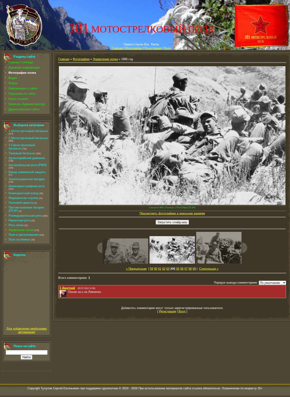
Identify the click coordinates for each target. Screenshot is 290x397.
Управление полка (21, 230)
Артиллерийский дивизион (27, 158)
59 (151, 268)
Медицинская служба (23, 198)
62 (163, 268)
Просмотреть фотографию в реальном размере (172, 213)
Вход (167, 48)
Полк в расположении (24, 234)
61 (159, 268)
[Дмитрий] (67, 292)
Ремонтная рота (19, 220)
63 (167, 268)
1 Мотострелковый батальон (28, 131)
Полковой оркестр (21, 202)
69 (194, 268)
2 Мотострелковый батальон (28, 138)
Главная (117, 48)
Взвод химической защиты (27, 172)
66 (182, 268)
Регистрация (153, 48)
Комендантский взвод (24, 193)
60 (155, 268)
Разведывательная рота (25, 215)
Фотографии (133, 48)
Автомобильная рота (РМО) (28, 165)
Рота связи (16, 225)
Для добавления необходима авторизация (27, 330)
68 (190, 268)
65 (177, 268)
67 (186, 268)
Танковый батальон (22, 153)
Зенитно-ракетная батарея (27, 179)
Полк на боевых (19, 239)
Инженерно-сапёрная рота (26, 186)
